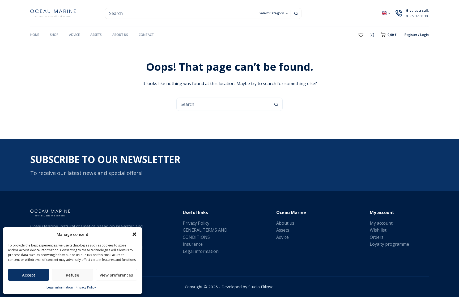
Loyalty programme (389, 244)
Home (34, 34)
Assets (96, 34)
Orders (377, 237)
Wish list (378, 230)
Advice (74, 34)
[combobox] (180, 13)
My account (381, 223)
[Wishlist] (361, 34)
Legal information (59, 287)
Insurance (193, 244)
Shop (54, 34)
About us (120, 34)
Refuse (72, 274)
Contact (146, 34)
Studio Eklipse (261, 286)
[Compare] (372, 35)
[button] (134, 234)
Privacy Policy (86, 287)
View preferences (116, 274)
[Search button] (296, 13)
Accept (28, 274)
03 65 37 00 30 (417, 16)
